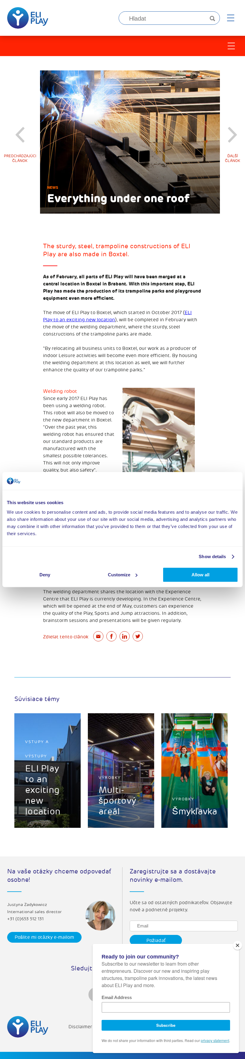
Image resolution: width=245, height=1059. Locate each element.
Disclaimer (80, 1027)
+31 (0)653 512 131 (25, 918)
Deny (44, 574)
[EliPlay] (27, 18)
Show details (212, 556)
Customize (119, 574)
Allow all (200, 574)
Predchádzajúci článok (20, 158)
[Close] (237, 945)
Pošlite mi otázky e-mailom (44, 937)
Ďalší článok (232, 158)
